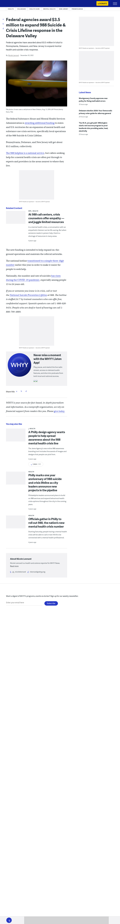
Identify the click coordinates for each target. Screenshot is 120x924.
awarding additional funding (39, 122)
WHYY (9, 3)
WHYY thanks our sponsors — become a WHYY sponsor (34, 201)
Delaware (21, 9)
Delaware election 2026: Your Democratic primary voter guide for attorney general (95, 112)
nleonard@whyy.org (37, 571)
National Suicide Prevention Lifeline (28, 295)
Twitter (21, 391)
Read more (14, 566)
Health (11, 9)
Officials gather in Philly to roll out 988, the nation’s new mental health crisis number (46, 522)
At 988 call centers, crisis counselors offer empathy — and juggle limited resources (46, 218)
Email (26, 391)
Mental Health (49, 9)
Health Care (34, 9)
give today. (59, 411)
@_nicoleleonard (19, 571)
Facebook (16, 391)
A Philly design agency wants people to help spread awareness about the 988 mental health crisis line (46, 437)
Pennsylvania (77, 9)
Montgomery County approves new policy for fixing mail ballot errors (93, 99)
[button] (9, 920)
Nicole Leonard (13, 55)
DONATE (103, 3)
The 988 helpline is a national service (25, 153)
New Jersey (63, 9)
